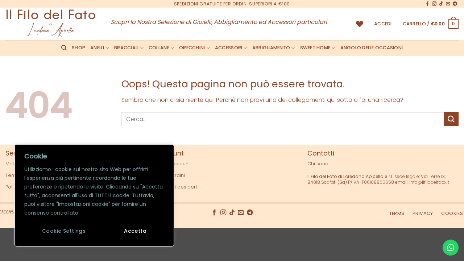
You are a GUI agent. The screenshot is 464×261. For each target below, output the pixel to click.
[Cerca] (64, 48)
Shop (78, 48)
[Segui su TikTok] (441, 4)
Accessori (228, 48)
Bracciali (126, 48)
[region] (94, 195)
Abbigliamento (271, 48)
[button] (383, 23)
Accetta (135, 231)
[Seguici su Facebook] (427, 4)
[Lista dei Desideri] (359, 24)
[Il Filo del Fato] (52, 24)
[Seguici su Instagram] (434, 4)
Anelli (97, 48)
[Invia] (451, 119)
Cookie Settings (64, 231)
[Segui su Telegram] (455, 4)
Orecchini (192, 48)
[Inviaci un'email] (448, 4)
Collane (159, 48)
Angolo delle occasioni (371, 48)
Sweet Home (315, 48)
